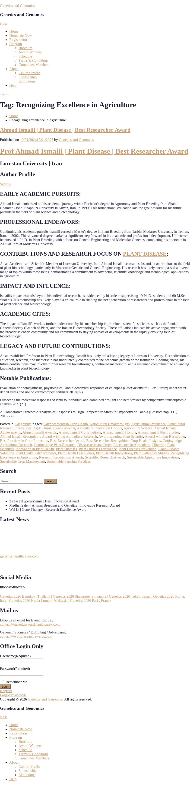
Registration (18, 40)
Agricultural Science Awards (54, 428)
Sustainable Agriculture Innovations (153, 457)
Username (15, 656)
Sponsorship (28, 77)
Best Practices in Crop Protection (24, 441)
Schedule (25, 56)
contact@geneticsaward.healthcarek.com (30, 624)
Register (6, 691)
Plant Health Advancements (36, 453)
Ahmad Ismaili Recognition (20, 436)
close (3, 23)
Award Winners (30, 52)
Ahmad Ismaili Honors (119, 432)
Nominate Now (20, 35)
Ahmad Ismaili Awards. (39, 432)
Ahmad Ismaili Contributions (80, 432)
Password (15, 669)
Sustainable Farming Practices (69, 461)
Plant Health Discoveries (76, 453)
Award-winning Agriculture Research (69, 436)
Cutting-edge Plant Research (55, 445)
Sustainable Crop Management (22, 461)
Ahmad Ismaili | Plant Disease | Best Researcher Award (65, 130)
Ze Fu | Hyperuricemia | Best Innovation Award (44, 501)
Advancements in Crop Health (65, 424)
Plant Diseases (66, 449)
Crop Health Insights (145, 441)
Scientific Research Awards (105, 457)
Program (15, 44)
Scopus (5, 184)
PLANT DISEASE (145, 254)
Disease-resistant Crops (94, 445)
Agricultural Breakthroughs (109, 424)
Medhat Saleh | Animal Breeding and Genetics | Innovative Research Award (64, 505)
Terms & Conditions (33, 60)
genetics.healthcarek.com (19, 555)
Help (12, 85)
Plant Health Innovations (114, 453)
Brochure (25, 48)
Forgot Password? (13, 695)
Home (13, 31)
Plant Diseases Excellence (98, 449)
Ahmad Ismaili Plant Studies (158, 432)
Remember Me (16, 682)
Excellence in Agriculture (131, 445)
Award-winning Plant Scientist (120, 436)
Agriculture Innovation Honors (99, 428)
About (14, 69)
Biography (23, 424)
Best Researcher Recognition (107, 441)
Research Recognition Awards (61, 457)
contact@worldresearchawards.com (26, 636)
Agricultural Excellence (148, 424)
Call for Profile (29, 73)
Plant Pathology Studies (151, 453)
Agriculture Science (138, 428)
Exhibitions (27, 81)
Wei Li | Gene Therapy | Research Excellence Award (47, 509)
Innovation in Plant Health (35, 449)
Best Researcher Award (67, 441)
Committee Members (34, 65)
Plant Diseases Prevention (137, 449)
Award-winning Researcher (165, 436)
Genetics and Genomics (17, 6)
